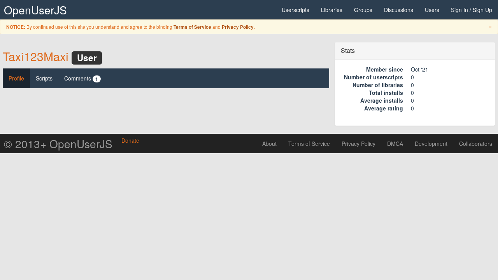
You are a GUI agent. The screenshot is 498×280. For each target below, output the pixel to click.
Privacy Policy (238, 27)
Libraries (331, 10)
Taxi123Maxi (35, 56)
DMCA (395, 143)
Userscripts (295, 10)
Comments (81, 78)
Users (432, 10)
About (269, 143)
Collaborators (475, 143)
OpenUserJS (35, 10)
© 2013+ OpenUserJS (58, 143)
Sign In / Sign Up (471, 10)
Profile (16, 78)
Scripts (44, 78)
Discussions (398, 10)
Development (431, 143)
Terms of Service (192, 27)
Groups (363, 10)
